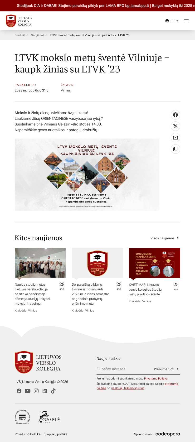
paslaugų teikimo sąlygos (127, 388)
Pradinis (20, 35)
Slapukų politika (56, 434)
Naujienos (37, 35)
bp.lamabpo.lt (131, 5)
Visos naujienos (163, 238)
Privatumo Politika (156, 378)
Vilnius (66, 90)
